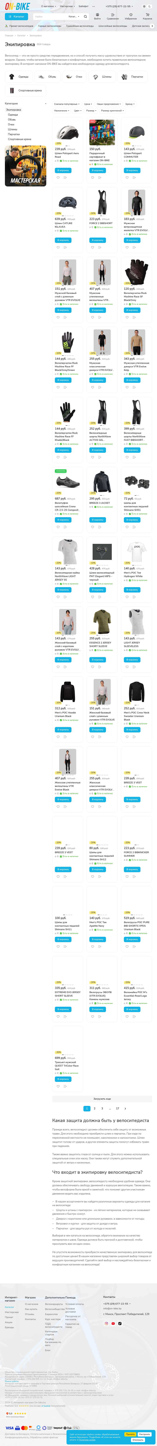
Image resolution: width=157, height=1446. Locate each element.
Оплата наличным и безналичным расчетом (54, 1434)
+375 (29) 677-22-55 (118, 6)
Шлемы (12, 129)
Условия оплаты (74, 1304)
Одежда (13, 114)
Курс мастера (53, 1319)
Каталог (9, 1307)
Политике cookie (87, 1439)
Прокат (9, 1317)
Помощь (70, 1297)
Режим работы (12, 1381)
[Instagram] (106, 1323)
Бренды (9, 1327)
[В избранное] (58, 177)
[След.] (125, 1108)
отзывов (45, 1405)
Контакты (30, 1319)
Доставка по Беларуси (17, 1434)
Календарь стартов (51, 1333)
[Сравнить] (65, 177)
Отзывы (29, 1314)
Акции (8, 1322)
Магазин (30, 1297)
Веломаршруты (54, 1304)
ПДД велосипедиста (53, 1325)
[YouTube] (113, 1323)
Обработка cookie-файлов (44, 1437)
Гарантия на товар (72, 1325)
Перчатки (14, 134)
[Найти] (85, 16)
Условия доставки (70, 1310)
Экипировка (13, 110)
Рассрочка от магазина (72, 1318)
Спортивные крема (19, 139)
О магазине (31, 1304)
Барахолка (51, 1314)
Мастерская (12, 1312)
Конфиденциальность (17, 1437)
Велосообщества (55, 1309)
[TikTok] (120, 1323)
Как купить (31, 1309)
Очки (11, 124)
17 (117, 1108)
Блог (48, 1350)
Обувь (12, 119)
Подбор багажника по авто (53, 1342)
